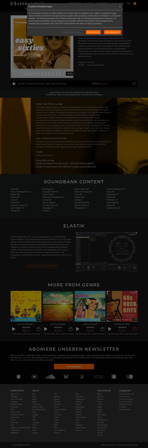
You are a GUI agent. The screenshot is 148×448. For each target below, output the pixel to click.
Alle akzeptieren (113, 32)
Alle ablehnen (93, 32)
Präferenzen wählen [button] (72, 32)
